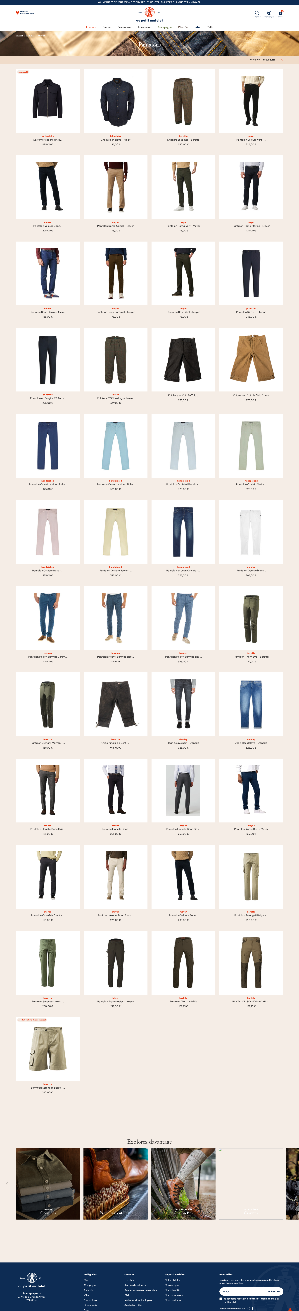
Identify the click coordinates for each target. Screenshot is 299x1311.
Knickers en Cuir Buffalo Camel (251, 395)
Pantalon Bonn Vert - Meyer (183, 312)
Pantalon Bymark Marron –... (48, 742)
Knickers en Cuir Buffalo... (183, 395)
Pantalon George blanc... (251, 570)
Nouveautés (90, 1305)
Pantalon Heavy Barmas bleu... (115, 656)
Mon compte (172, 1285)
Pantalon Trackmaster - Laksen (115, 1001)
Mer (86, 1280)
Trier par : (255, 59)
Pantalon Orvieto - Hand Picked (47, 484)
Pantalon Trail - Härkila (183, 1001)
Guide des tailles (133, 1305)
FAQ (126, 1295)
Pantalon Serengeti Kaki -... (48, 1001)
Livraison (129, 1280)
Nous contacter (173, 1300)
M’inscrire (274, 1291)
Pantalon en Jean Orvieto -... (183, 570)
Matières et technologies (138, 1300)
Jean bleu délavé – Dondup (251, 742)
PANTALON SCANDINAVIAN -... (251, 1001)
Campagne (90, 1285)
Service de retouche (135, 1285)
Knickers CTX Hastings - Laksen (115, 398)
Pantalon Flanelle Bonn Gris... (47, 829)
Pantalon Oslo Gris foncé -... (48, 915)
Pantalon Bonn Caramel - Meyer (116, 312)
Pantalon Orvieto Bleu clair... (183, 484)
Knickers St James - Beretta (183, 139)
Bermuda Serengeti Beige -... (48, 1087)
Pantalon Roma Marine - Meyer (251, 225)
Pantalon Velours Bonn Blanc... (115, 915)
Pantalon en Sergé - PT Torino (47, 398)
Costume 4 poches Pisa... (47, 139)
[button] (291, 1184)
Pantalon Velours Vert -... (251, 139)
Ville (86, 1295)
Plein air (88, 1290)
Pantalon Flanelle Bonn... (115, 829)
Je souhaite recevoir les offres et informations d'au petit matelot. (251, 1300)
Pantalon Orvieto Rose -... (47, 570)
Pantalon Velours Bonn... (47, 225)
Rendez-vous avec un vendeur (140, 1290)
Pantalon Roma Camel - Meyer (115, 225)
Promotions (90, 1300)
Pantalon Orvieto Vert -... (251, 484)
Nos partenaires (174, 1295)
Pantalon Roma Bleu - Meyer (251, 829)
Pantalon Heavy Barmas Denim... (48, 656)
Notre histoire (172, 1280)
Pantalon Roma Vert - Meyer (183, 225)
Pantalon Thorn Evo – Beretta (251, 656)
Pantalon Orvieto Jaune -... (116, 570)
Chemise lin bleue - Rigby (116, 139)
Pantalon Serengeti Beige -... (251, 915)
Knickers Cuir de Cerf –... (115, 742)
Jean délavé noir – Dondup (183, 742)
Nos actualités (172, 1290)
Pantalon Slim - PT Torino (251, 312)
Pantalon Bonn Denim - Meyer (48, 312)
